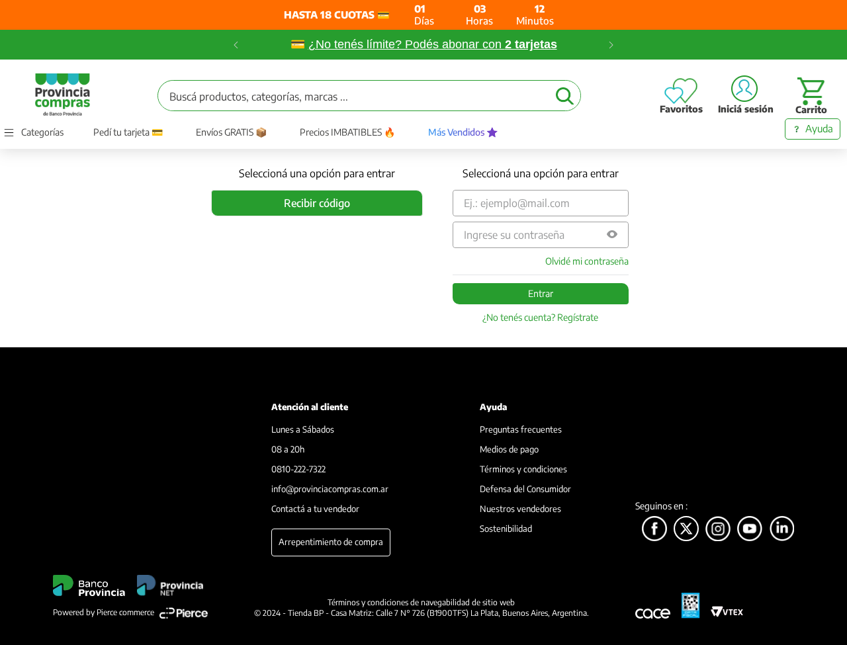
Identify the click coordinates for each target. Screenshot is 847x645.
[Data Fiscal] (690, 606)
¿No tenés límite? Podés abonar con (432, 44)
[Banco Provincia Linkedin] (782, 529)
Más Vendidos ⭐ (463, 132)
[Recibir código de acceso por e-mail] (317, 203)
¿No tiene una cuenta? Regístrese (540, 317)
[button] (612, 235)
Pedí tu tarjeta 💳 (128, 132)
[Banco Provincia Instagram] (718, 529)
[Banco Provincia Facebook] (654, 529)
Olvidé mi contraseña (587, 261)
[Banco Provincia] (686, 529)
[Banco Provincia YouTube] (749, 529)
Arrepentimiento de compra (331, 542)
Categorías (42, 132)
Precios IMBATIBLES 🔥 (347, 132)
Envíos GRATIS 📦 (231, 132)
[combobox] (369, 95)
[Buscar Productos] (565, 95)
